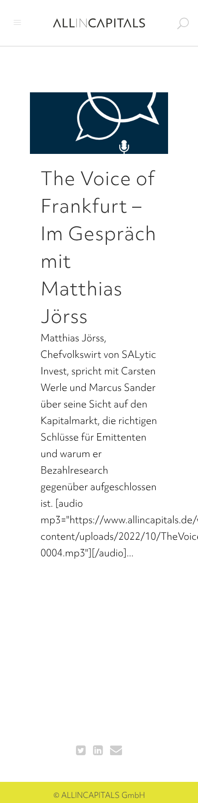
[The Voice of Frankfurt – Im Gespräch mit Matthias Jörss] (99, 123)
